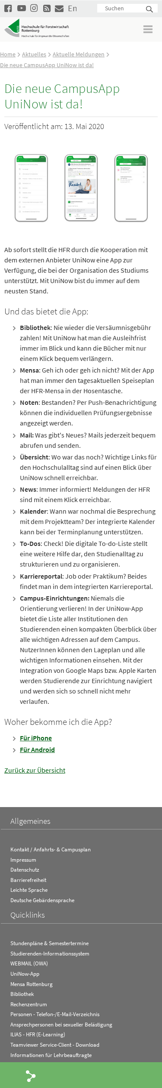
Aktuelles (34, 54)
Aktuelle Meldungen (79, 54)
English (72, 8)
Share (31, 1075)
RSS (47, 8)
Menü (148, 29)
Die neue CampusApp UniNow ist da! (47, 65)
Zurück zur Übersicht (34, 770)
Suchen (150, 9)
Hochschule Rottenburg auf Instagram (34, 8)
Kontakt (59, 8)
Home (8, 54)
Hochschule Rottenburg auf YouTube (21, 8)
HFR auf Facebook (8, 8)
